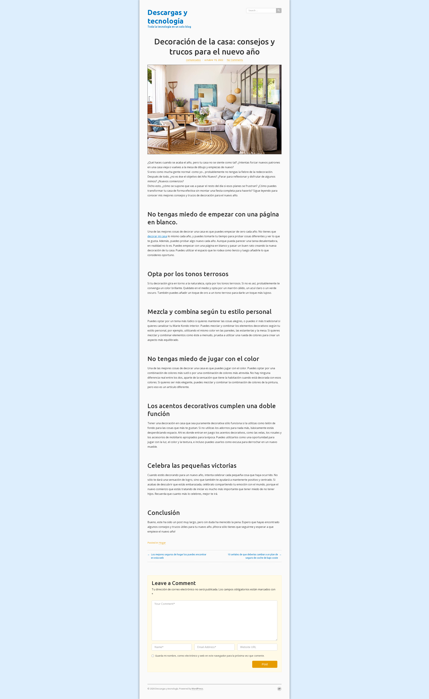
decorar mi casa (157, 236)
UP (279, 689)
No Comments (235, 60)
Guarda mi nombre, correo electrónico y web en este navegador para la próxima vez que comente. (209, 655)
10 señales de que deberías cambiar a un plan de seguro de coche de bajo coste (253, 556)
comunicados (193, 60)
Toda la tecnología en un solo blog (169, 26)
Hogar (162, 542)
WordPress (197, 688)
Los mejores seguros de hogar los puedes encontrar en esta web (178, 556)
